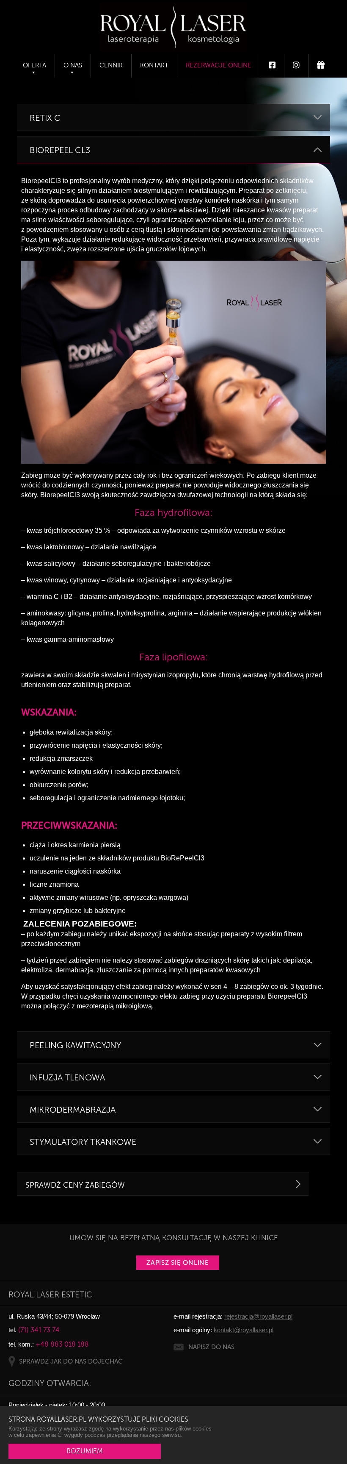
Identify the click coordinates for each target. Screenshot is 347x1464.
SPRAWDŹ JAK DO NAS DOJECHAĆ (71, 1361)
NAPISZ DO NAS (211, 1347)
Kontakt (154, 65)
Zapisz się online (177, 1262)
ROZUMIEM (84, 1451)
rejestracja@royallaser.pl (258, 1316)
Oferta (34, 65)
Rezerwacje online (218, 65)
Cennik (111, 65)
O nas (72, 65)
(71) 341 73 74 (39, 1330)
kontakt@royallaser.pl (243, 1329)
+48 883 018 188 (62, 1344)
